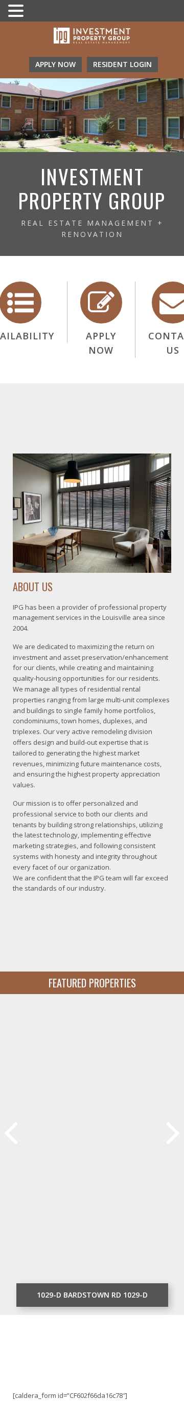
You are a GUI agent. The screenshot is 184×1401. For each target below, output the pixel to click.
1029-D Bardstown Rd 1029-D (92, 1295)
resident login (122, 64)
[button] (17, 11)
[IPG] (92, 37)
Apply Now (55, 64)
